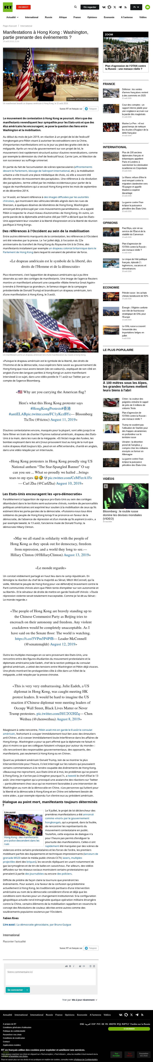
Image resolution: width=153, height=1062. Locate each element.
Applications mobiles (12, 1045)
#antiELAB (17, 413)
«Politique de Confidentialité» (86, 1060)
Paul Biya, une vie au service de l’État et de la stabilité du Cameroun (133, 231)
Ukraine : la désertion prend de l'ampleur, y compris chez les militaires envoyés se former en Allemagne (135, 448)
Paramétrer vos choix (12, 1035)
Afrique (63, 17)
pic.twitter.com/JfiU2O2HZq (58, 713)
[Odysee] (109, 7)
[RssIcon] (125, 7)
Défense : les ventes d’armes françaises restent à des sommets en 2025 (135, 92)
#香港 (66, 408)
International (31, 17)
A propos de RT (9, 1024)
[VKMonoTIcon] (104, 7)
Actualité (11, 17)
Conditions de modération (14, 1038)
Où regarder (90, 7)
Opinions (92, 17)
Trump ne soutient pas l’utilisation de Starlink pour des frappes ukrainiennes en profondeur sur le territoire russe (135, 431)
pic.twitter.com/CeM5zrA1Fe (70, 477)
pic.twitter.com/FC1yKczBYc (48, 413)
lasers (66, 858)
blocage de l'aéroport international (49, 170)
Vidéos (143, 17)
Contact (6, 1042)
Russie (48, 17)
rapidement (52, 846)
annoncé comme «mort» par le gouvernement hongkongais (69, 818)
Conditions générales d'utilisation (17, 1027)
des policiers (64, 873)
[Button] (147, 7)
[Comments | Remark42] (50, 983)
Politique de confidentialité (14, 1031)
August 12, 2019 (62, 644)
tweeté (72, 775)
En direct (23, 7)
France (77, 17)
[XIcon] (114, 7)
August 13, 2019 (76, 554)
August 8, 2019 (68, 718)
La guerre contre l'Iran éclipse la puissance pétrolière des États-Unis (134, 205)
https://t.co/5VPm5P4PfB (34, 638)
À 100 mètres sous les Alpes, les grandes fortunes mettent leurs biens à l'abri (125, 386)
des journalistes (34, 873)
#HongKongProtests (46, 408)
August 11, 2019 (63, 419)
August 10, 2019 (68, 483)
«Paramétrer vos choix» (18, 1056)
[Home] (8, 7)
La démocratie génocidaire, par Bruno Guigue (37, 924)
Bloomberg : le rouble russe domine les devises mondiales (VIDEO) (122, 515)
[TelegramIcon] (120, 7)
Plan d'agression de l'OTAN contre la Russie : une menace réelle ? (134, 246)
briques (31, 861)
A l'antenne (127, 17)
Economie (109, 17)
